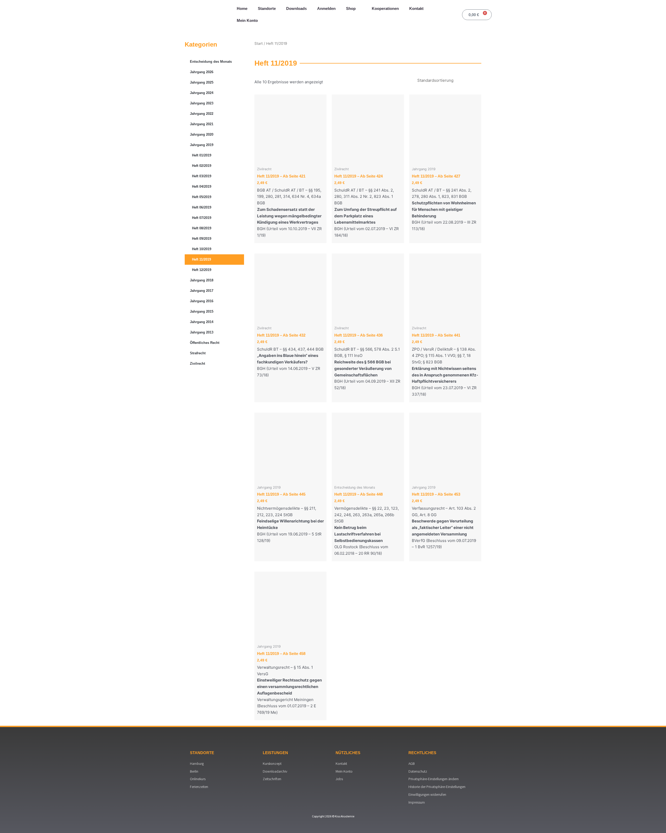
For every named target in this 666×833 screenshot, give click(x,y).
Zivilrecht (197, 363)
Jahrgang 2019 (201, 145)
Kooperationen (385, 8)
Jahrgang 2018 (201, 280)
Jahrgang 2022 (201, 114)
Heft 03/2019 (201, 176)
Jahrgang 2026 (201, 72)
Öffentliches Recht (204, 343)
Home (242, 8)
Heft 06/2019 (201, 207)
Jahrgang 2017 (201, 291)
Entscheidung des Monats (211, 62)
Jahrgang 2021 (201, 124)
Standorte (267, 8)
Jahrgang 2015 (201, 311)
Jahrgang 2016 (201, 301)
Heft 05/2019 (201, 197)
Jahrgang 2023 (201, 103)
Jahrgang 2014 (201, 322)
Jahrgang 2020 (201, 134)
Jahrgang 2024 (201, 93)
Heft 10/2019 (201, 249)
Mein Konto (247, 20)
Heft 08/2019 (201, 228)
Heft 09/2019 (201, 239)
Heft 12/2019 (201, 270)
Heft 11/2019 (201, 259)
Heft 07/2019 (201, 218)
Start (258, 43)
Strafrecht (198, 353)
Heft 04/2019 (201, 186)
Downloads (296, 8)
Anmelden (326, 8)
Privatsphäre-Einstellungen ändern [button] (433, 779)
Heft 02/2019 (201, 166)
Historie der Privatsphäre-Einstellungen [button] (436, 786)
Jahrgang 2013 (201, 332)
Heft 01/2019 (201, 155)
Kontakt (416, 8)
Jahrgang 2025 (201, 82)
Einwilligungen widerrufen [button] (427, 794)
